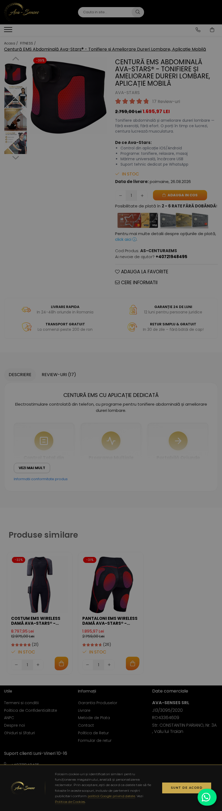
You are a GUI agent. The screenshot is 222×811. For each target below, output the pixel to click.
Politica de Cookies (70, 802)
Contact (86, 725)
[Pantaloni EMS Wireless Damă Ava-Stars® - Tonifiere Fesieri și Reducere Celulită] (110, 584)
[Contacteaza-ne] (198, 29)
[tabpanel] (68, 95)
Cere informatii (139, 282)
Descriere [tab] (20, 374)
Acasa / (11, 43)
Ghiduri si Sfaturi (19, 733)
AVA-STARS (127, 93)
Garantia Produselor (97, 703)
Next (15, 157)
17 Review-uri (166, 101)
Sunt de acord (187, 788)
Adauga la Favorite (144, 271)
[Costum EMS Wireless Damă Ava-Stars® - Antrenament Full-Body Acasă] (39, 584)
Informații (87, 691)
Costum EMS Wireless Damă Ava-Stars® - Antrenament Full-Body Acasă (39, 621)
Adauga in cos (182, 195)
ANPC (9, 717)
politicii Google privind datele (111, 796)
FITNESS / (28, 43)
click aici (123, 239)
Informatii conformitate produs (41, 479)
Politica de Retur (93, 733)
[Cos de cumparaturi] (212, 29)
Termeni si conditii (21, 703)
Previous (15, 59)
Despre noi (14, 725)
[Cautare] (138, 12)
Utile (8, 691)
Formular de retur (95, 740)
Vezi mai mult (32, 467)
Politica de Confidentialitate (30, 710)
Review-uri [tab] (59, 374)
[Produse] (9, 31)
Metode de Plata (94, 717)
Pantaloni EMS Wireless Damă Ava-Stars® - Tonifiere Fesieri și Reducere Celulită (110, 621)
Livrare (84, 710)
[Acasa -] (37, 12)
